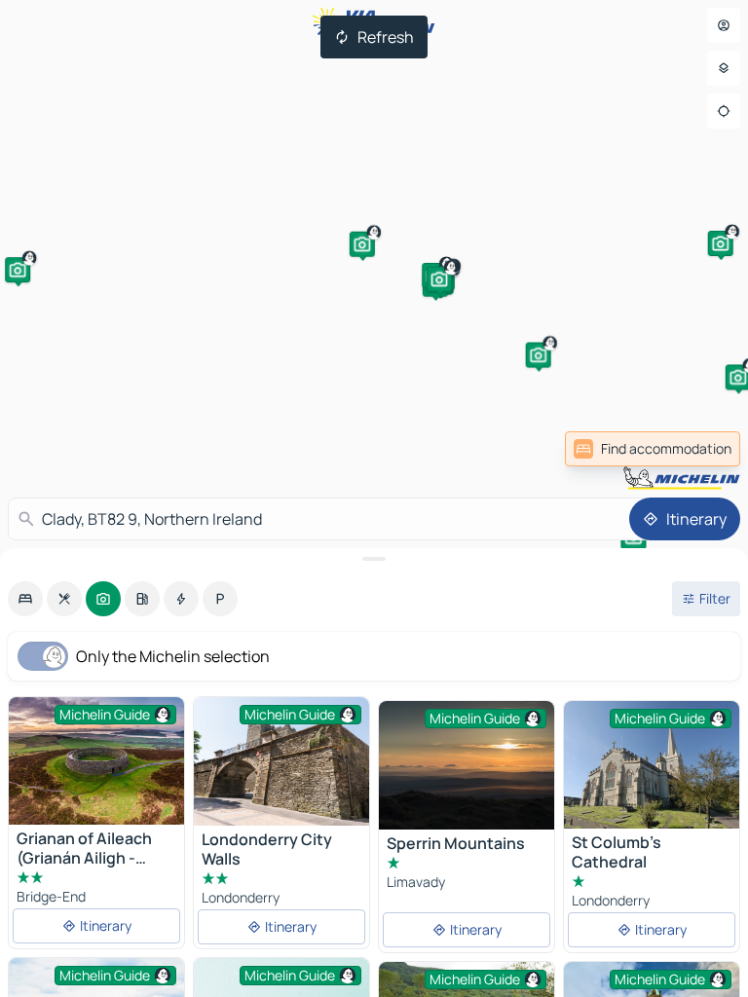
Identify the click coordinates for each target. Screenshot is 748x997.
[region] (281, 761)
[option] (25, 598)
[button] (362, 244)
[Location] (723, 111)
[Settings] (723, 68)
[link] (697, 448)
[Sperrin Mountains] (466, 765)
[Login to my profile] (723, 25)
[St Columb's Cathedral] (651, 765)
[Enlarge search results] (374, 559)
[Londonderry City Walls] (281, 761)
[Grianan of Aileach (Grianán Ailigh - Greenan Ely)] (96, 761)
